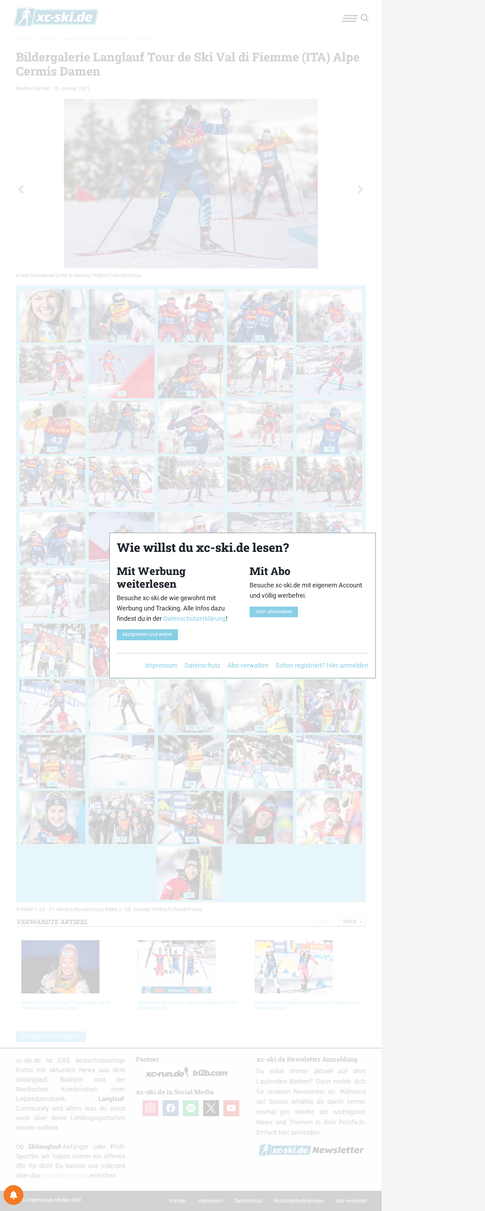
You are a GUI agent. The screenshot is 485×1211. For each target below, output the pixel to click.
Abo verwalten (248, 665)
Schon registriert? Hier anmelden (322, 665)
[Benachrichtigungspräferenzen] (13, 1195)
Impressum (161, 665)
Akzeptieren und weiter (147, 634)
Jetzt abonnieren (273, 612)
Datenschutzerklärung (194, 618)
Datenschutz (202, 665)
